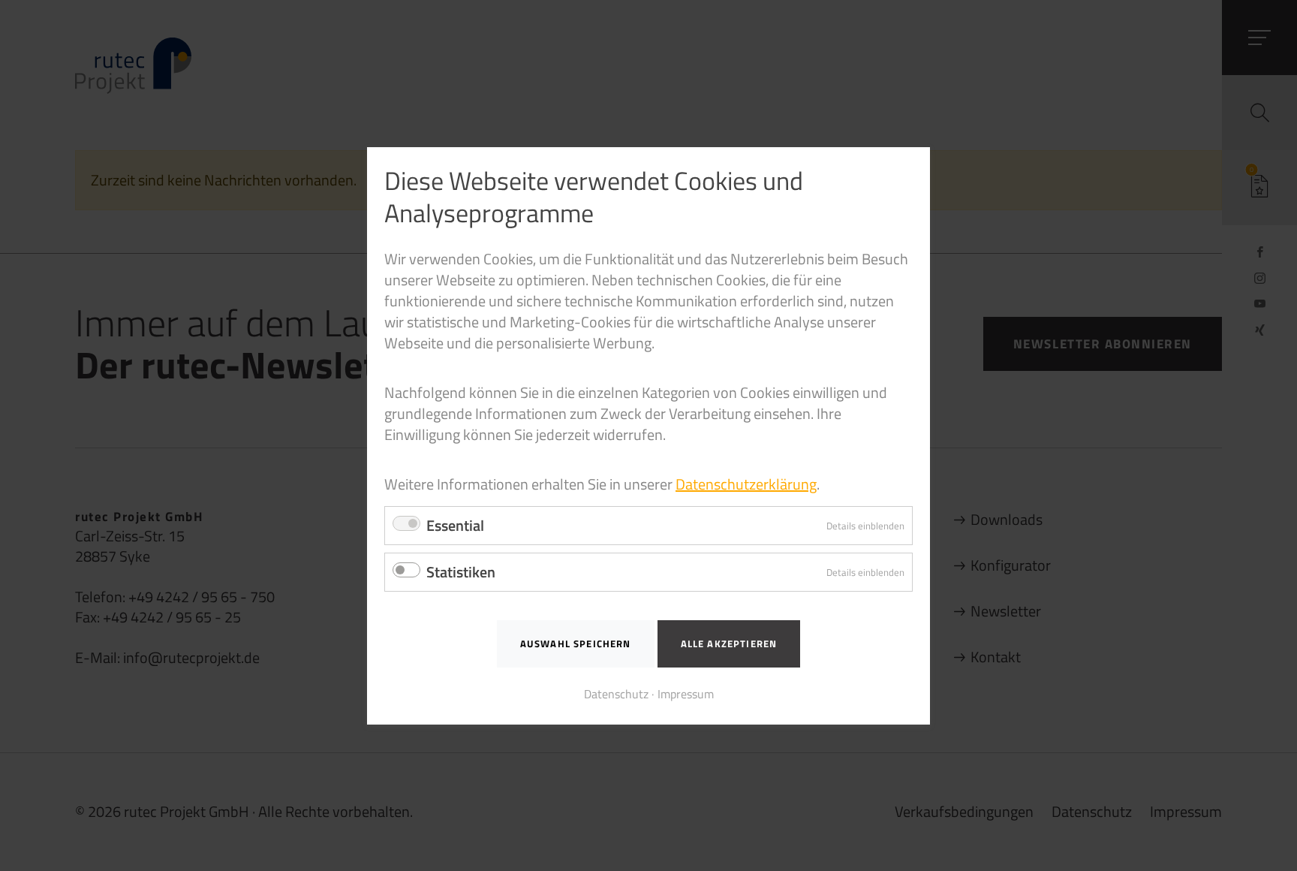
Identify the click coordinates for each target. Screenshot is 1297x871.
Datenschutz (616, 693)
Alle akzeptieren (729, 643)
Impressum (686, 693)
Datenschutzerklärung (746, 484)
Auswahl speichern (575, 643)
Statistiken (460, 571)
